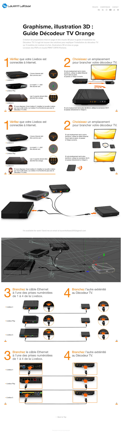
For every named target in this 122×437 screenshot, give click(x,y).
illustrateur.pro (66, 430)
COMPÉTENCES (105, 7)
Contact (115, 7)
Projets (95, 7)
